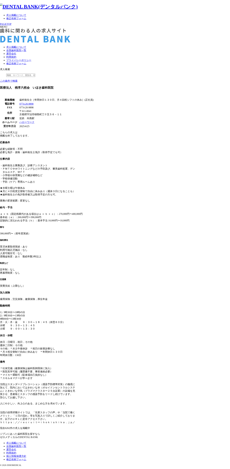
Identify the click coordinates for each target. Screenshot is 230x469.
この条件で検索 (9, 81)
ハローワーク (26, 122)
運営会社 (11, 53)
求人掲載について (16, 15)
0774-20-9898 (26, 104)
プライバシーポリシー (18, 60)
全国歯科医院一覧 (16, 50)
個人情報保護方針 (16, 456)
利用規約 (11, 57)
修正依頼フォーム (16, 18)
